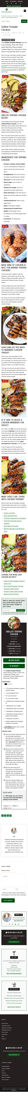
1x (5, 684)
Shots (3, 1070)
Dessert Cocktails (6, 1077)
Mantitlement (4, 16)
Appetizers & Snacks (7, 1027)
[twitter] (16, 3)
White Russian (14, 967)
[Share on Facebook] (2, 815)
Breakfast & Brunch (6, 1030)
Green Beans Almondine (11, 526)
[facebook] (7, 3)
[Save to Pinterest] (5, 815)
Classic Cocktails (6, 1068)
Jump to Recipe (6, 39)
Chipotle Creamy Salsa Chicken (13, 591)
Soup (3, 1036)
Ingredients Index (6, 1025)
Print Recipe (15, 660)
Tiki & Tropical (5, 1079)
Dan (23, 32)
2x (8, 684)
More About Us (18, 920)
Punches (4, 1073)
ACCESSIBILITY (13, 1089)
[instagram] (20, 3)
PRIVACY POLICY (6, 1089)
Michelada (14, 965)
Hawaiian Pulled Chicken (11, 589)
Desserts (4, 1038)
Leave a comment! (7, 35)
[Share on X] (8, 815)
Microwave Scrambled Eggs (14, 995)
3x (11, 684)
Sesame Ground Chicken (11, 594)
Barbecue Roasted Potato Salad (14, 1000)
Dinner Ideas (15, 16)
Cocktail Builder (5, 1066)
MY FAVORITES (13, 1)
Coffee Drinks (5, 1075)
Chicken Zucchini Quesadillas (14, 1003)
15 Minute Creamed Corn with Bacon (15, 518)
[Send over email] (10, 815)
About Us (18, 915)
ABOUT (7, 1)
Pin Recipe (15, 666)
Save (13, 39)
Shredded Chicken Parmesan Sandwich (14, 998)
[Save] (5, 76)
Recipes (10, 16)
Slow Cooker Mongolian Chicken (13, 586)
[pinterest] (11, 3)
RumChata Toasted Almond (14, 969)
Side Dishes (4, 1034)
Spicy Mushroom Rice (10, 515)
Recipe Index (5, 1023)
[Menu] (25, 11)
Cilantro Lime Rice (9, 513)
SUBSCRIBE (20, 1)
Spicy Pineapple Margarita (14, 970)
